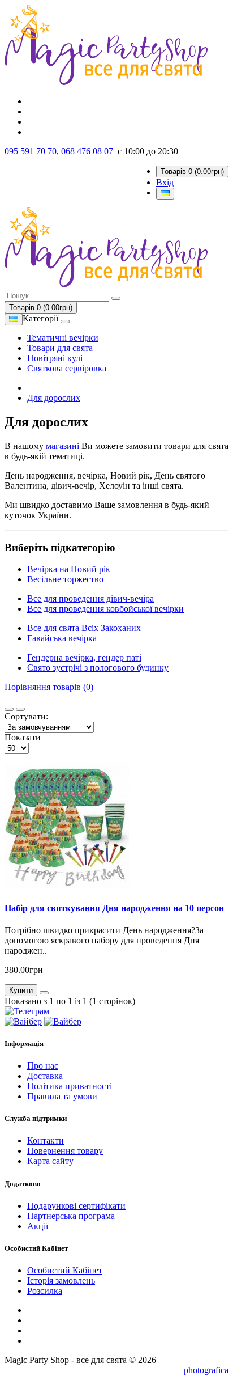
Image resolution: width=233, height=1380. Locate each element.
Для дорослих (53, 398)
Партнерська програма (71, 1216)
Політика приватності (69, 1086)
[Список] (9, 709)
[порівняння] (44, 992)
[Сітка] (20, 709)
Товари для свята (60, 348)
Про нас (42, 1065)
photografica (206, 1370)
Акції (37, 1226)
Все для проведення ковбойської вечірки (105, 608)
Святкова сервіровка (66, 368)
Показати (23, 737)
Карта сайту (50, 1161)
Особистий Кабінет (64, 1270)
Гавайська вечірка (62, 638)
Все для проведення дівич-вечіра (90, 598)
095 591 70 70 (31, 151)
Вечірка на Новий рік (68, 569)
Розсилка (44, 1291)
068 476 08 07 (87, 151)
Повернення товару (65, 1150)
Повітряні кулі (55, 358)
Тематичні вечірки (62, 337)
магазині (62, 446)
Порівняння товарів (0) (49, 687)
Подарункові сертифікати (76, 1205)
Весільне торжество (65, 579)
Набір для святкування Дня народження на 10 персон (114, 908)
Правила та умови (62, 1096)
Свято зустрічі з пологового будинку (98, 667)
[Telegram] (27, 1011)
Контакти (45, 1140)
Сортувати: (26, 716)
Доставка (45, 1076)
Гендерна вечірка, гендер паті (84, 657)
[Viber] (23, 1021)
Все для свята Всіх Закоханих (84, 628)
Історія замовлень (61, 1280)
